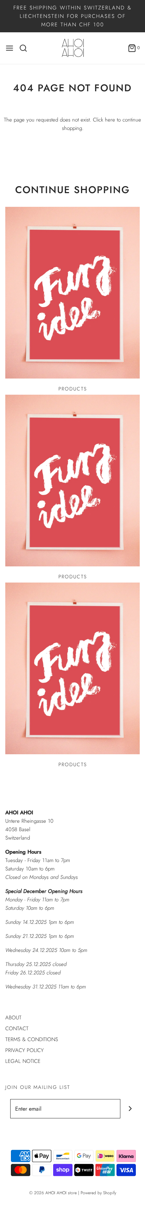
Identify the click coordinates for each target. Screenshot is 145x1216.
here (110, 120)
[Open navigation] (9, 48)
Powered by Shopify (98, 1193)
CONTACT (17, 1028)
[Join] (130, 1108)
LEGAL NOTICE (22, 1061)
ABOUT (13, 1017)
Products (72, 388)
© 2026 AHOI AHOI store (53, 1193)
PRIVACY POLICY (24, 1050)
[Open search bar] (26, 48)
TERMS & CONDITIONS (31, 1039)
